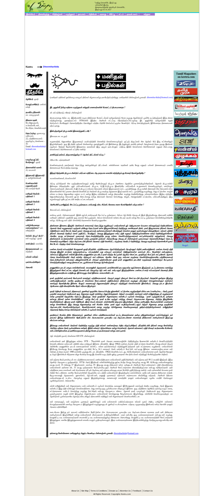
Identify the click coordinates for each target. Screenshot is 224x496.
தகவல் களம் (132, 14)
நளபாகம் (82, 14)
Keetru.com (126, 494)
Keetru (29, 67)
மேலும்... (186, 245)
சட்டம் (121, 14)
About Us (75, 491)
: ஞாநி (33, 160)
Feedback (137, 491)
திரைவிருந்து (43, 14)
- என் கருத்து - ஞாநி (35, 237)
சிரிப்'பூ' (112, 14)
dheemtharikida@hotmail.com (159, 97)
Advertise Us (125, 491)
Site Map (85, 491)
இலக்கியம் (30, 14)
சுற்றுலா (147, 14)
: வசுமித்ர (34, 243)
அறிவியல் (93, 14)
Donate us (113, 491)
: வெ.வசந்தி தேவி (33, 186)
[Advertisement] (112, 40)
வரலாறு (103, 14)
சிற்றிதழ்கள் (57, 14)
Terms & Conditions (98, 491)
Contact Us (148, 491)
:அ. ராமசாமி (34, 168)
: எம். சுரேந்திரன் (34, 228)
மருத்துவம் (70, 14)
